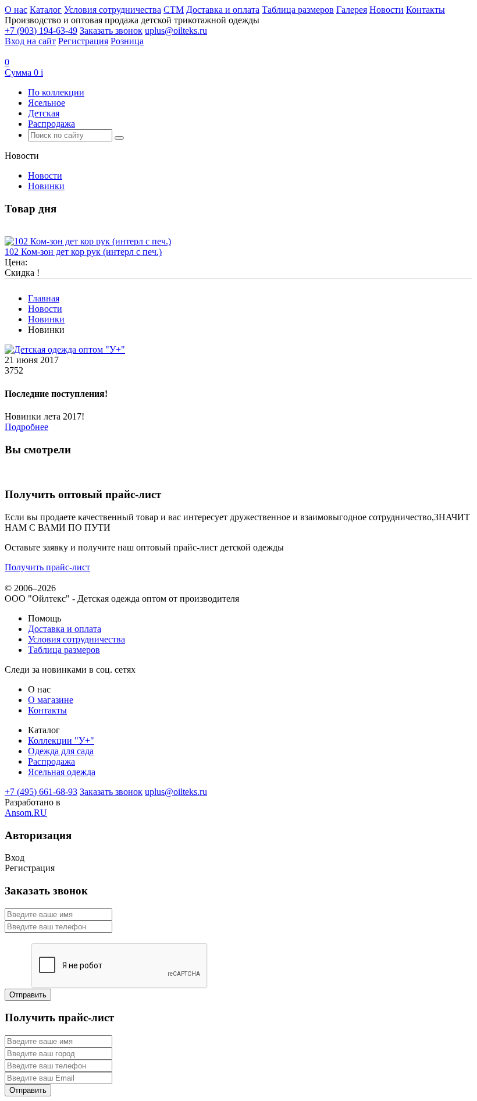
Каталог (46, 10)
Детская (43, 113)
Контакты (425, 10)
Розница (127, 41)
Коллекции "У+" (61, 740)
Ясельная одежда (61, 772)
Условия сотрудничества (112, 10)
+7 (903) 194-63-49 (41, 30)
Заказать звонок (111, 30)
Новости (386, 10)
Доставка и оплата (222, 10)
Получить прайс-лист (47, 567)
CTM (173, 10)
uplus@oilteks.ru (176, 30)
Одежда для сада (61, 751)
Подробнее (26, 427)
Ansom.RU (26, 813)
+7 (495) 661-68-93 (41, 792)
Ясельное (46, 103)
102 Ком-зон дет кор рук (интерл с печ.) (83, 252)
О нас (16, 10)
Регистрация (83, 41)
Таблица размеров (298, 10)
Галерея (351, 10)
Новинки (46, 186)
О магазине (50, 700)
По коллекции (56, 92)
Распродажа (51, 124)
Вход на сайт (30, 41)
